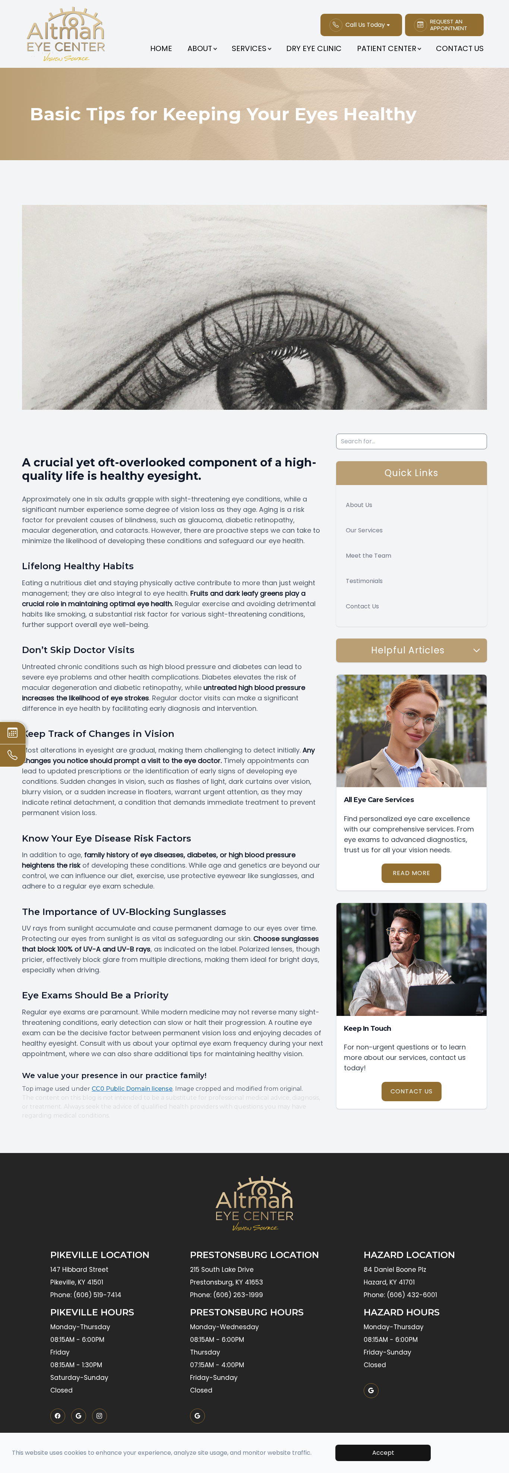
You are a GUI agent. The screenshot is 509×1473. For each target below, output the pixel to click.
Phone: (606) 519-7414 (85, 1294)
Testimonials (364, 581)
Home (161, 48)
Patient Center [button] (386, 48)
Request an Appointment (448, 25)
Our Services (364, 530)
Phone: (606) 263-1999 (226, 1294)
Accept (383, 1452)
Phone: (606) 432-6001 (400, 1294)
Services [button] (249, 48)
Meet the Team (368, 555)
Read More (411, 873)
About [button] (199, 48)
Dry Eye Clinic (314, 48)
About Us (359, 505)
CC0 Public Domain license (132, 1088)
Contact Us (460, 48)
